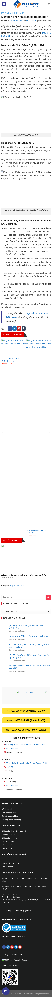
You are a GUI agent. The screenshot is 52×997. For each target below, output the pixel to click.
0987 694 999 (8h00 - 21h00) (30, 710)
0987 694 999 (12, 749)
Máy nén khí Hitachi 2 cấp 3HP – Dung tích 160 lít (37, 532)
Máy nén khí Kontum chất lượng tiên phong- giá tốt (23, 575)
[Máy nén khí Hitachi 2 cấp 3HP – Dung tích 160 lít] (38, 434)
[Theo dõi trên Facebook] (4, 947)
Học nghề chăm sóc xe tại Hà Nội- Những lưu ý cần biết (29, 667)
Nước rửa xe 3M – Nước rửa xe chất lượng (28, 636)
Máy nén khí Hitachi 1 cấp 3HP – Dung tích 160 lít (12, 360)
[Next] (50, 438)
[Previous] (2, 438)
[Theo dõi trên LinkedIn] (16, 947)
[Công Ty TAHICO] (26, 4)
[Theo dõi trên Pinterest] (12, 947)
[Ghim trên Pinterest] (19, 328)
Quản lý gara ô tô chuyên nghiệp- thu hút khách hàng (27, 627)
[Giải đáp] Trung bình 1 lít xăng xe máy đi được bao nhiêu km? (30, 646)
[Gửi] (48, 597)
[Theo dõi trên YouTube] (20, 947)
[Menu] (4, 4)
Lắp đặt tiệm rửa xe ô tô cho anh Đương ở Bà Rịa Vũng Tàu (29, 656)
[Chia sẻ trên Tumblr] (24, 328)
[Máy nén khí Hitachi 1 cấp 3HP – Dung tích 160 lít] (13, 348)
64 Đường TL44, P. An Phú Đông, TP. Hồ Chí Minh (25, 745)
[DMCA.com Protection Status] (14, 960)
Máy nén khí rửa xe (12, 13)
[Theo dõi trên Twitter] (8, 947)
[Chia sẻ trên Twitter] (14, 328)
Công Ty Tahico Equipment (18, 910)
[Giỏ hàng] (49, 4)
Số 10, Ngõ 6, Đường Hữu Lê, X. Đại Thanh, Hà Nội (26, 763)
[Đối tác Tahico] (28, 696)
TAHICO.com (31, 21)
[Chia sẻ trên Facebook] (10, 328)
